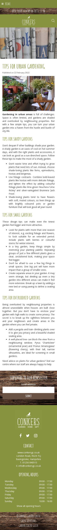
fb (20, 435)
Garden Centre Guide (28, 525)
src (53, 20)
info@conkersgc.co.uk (30, 465)
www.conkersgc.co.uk (29, 452)
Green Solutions (28, 521)
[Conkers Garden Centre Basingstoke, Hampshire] (28, 20)
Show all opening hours (29, 505)
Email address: (28, 384)
